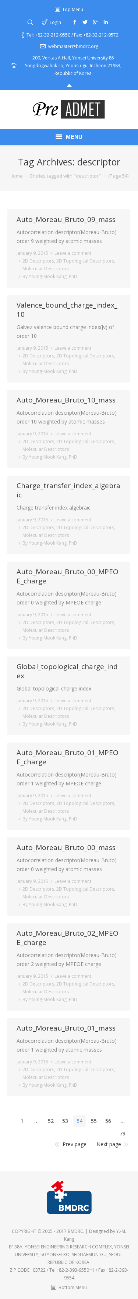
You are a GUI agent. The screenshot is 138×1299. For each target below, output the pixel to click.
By (49, 276)
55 (94, 1120)
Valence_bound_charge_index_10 (67, 310)
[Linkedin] (105, 22)
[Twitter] (85, 22)
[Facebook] (74, 22)
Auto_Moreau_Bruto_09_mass (66, 219)
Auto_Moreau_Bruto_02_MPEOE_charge (67, 938)
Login (55, 22)
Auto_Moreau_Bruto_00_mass (66, 847)
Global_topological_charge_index (67, 671)
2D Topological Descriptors (85, 261)
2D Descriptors (38, 261)
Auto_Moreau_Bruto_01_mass (66, 1028)
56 (108, 1120)
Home (16, 175)
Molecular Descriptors (45, 268)
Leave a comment (72, 253)
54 (79, 1120)
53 (65, 1120)
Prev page (74, 1144)
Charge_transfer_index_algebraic (68, 490)
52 (51, 1120)
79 (122, 1133)
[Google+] (95, 22)
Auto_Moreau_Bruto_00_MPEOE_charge (67, 576)
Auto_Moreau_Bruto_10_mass (66, 400)
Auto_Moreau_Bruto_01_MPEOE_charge (67, 757)
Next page (108, 1144)
